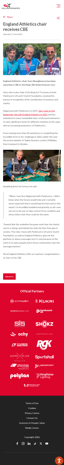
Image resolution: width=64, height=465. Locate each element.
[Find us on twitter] (41, 443)
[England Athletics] (10, 6)
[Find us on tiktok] (35, 443)
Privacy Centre (32, 413)
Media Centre (32, 428)
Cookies (32, 408)
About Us (9, 276)
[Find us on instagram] (23, 443)
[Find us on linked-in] (29, 443)
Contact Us (32, 418)
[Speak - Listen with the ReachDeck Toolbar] (59, 461)
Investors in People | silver (32, 423)
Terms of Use (32, 403)
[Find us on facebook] (17, 443)
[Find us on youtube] (47, 443)
